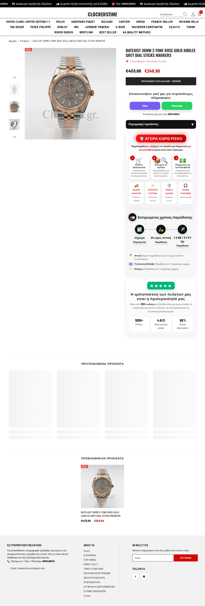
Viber (145, 105)
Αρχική (12, 40)
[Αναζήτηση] (173, 14)
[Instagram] (144, 576)
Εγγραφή (185, 557)
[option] (70, 93)
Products (24, 40)
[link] (30, 432)
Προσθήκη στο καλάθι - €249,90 (160, 81)
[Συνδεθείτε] (193, 14)
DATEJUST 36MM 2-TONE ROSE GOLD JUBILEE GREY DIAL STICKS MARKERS (100, 514)
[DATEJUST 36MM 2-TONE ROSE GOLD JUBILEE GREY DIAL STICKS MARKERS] (102, 486)
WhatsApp (177, 105)
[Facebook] (135, 576)
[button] (14, 77)
